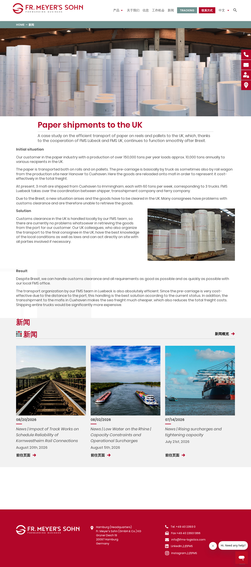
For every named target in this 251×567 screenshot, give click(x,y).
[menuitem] (118, 10)
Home (20, 25)
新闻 (31, 25)
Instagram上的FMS (184, 553)
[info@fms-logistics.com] (246, 64)
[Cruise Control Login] (246, 74)
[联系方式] (246, 85)
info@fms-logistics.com (188, 539)
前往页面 (23, 455)
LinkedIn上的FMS (182, 546)
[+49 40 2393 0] (246, 54)
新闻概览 (222, 333)
